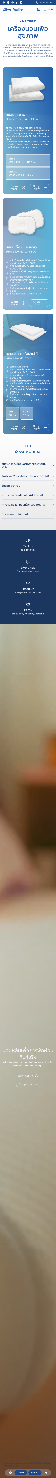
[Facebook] (4, 2)
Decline (35, 1472)
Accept (20, 1472)
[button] (28, 465)
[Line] (12, 2)
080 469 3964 (46, 2)
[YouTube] (21, 2)
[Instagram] (8, 2)
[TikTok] (17, 2)
